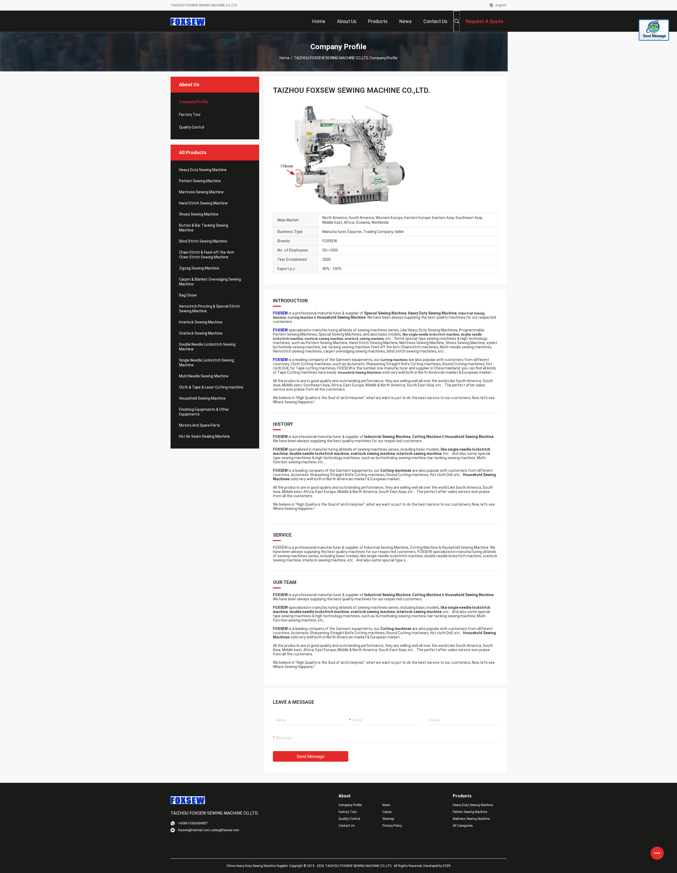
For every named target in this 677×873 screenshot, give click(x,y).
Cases (387, 812)
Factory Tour (190, 114)
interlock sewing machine (364, 339)
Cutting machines (394, 360)
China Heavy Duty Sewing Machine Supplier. (257, 866)
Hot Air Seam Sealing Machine (204, 436)
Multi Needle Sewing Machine (203, 376)
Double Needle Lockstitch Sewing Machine (207, 346)
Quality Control (191, 127)
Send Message (310, 756)
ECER (447, 866)
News (386, 805)
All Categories (463, 826)
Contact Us (346, 826)
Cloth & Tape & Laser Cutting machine (211, 387)
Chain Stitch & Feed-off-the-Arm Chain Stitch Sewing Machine (206, 254)
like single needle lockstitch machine (430, 334)
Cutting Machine (300, 317)
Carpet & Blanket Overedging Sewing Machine (210, 281)
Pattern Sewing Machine (200, 181)
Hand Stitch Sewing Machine (203, 203)
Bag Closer (188, 295)
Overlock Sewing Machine (200, 333)
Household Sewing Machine (202, 398)
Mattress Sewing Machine (201, 192)
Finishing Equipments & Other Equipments (204, 411)
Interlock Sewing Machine (200, 322)
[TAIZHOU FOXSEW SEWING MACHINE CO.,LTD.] (188, 21)
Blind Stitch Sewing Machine (203, 241)
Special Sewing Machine (385, 313)
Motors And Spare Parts (199, 425)
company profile (193, 102)
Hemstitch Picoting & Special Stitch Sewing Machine (209, 308)
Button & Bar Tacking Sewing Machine (203, 227)
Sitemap (388, 819)
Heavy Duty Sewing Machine (203, 170)
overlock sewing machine (323, 339)
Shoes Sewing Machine (198, 214)
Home (285, 58)
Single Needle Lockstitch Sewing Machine (206, 362)
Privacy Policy (392, 826)
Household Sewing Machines (360, 372)
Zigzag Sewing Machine (199, 268)
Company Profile (350, 805)
